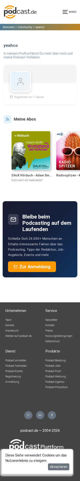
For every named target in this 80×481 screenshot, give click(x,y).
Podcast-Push (53, 371)
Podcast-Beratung (55, 360)
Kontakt (49, 325)
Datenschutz (52, 341)
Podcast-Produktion (56, 387)
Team (8, 319)
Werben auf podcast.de (18, 336)
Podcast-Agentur (54, 381)
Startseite (8, 27)
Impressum (12, 330)
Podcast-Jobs (53, 365)
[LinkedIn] (40, 415)
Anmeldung (12, 381)
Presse (49, 330)
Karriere (9, 325)
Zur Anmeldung (34, 266)
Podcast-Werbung (55, 376)
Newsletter (51, 319)
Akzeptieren (58, 467)
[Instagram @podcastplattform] (28, 415)
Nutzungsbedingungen (58, 336)
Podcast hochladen (16, 365)
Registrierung (13, 376)
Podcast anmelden (15, 360)
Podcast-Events (14, 371)
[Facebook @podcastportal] (52, 415)
